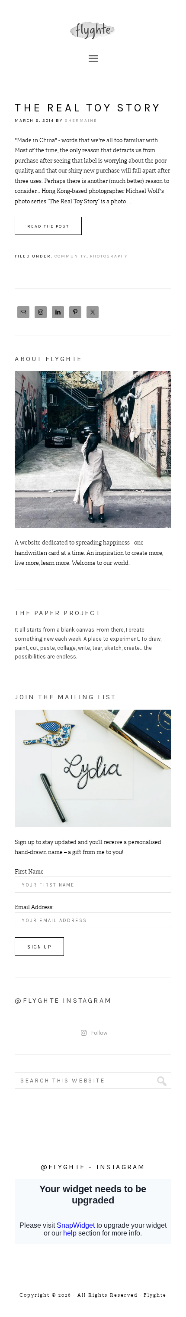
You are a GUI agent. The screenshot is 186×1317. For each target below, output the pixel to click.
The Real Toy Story (88, 107)
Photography (109, 256)
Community (71, 256)
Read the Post (48, 226)
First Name (29, 871)
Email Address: (34, 907)
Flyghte (93, 30)
